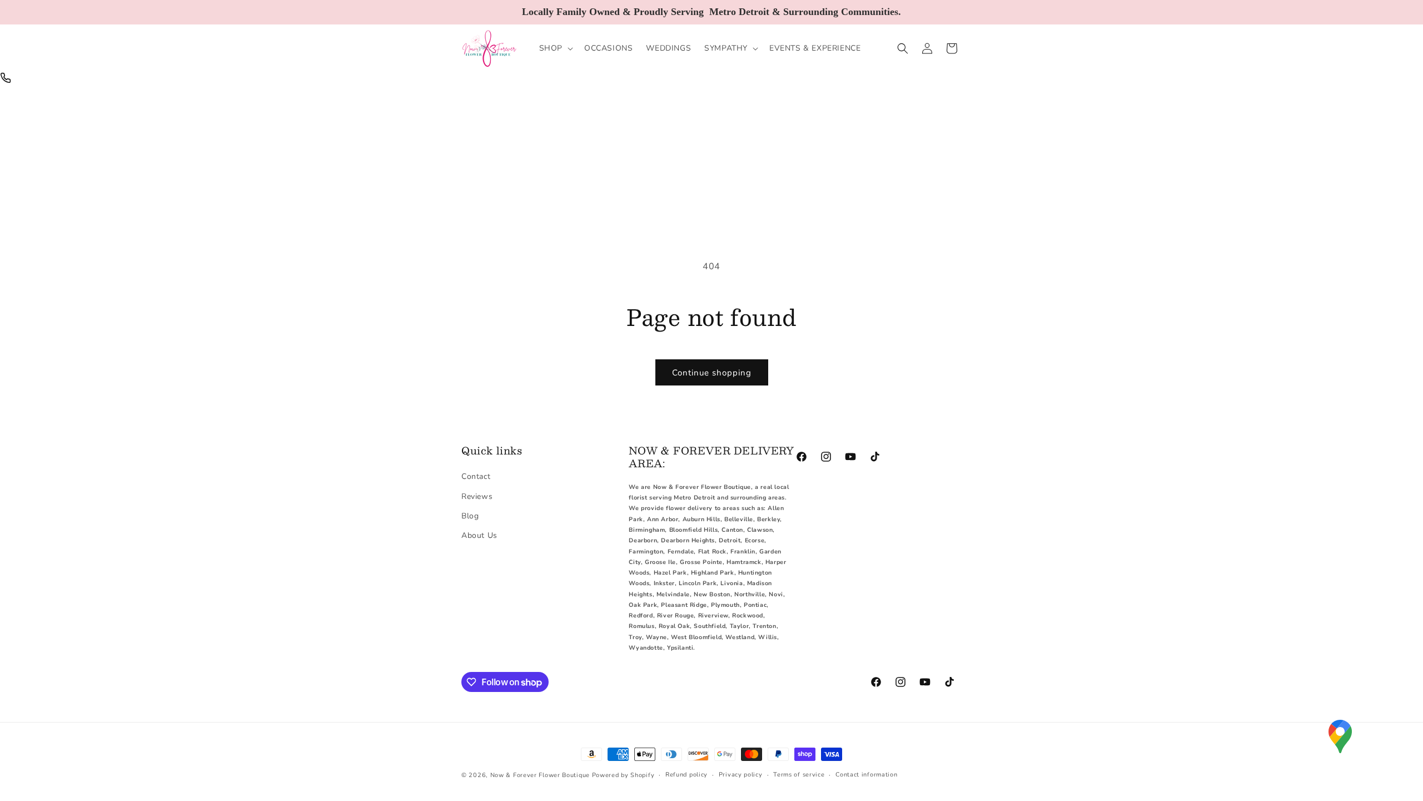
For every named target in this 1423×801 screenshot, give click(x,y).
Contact (475, 476)
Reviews (476, 496)
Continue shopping (712, 372)
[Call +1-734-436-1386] (5, 77)
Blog (470, 516)
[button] (555, 48)
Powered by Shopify (623, 775)
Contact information (866, 774)
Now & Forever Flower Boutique (540, 775)
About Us (479, 535)
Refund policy (686, 774)
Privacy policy (741, 774)
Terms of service (798, 774)
